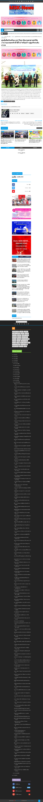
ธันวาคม (15, 363)
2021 (14, 775)
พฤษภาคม (16, 376)
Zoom (13, 36)
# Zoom (13, 101)
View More (40, 128)
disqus (21, 147)
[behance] (28, 1)
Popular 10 (15, 256)
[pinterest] (19, 1)
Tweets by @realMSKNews (17, 318)
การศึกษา (26, 331)
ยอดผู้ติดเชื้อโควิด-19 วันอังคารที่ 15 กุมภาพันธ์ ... (22, 761)
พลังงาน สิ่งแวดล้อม (7, 36)
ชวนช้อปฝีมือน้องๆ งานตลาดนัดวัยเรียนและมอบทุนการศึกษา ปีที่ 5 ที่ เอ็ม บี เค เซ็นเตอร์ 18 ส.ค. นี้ (35, 141)
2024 (14, 358)
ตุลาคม (15, 367)
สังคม (29, 342)
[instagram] (30, 1)
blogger (7, 147)
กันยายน (15, 369)
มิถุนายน (15, 374)
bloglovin (27, 113)
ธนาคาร (19, 337)
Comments (27, 256)
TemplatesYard (18, 800)
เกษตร (22, 333)
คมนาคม (26, 333)
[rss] (26, 1)
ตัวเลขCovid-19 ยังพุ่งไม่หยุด (19, 621)
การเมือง (21, 331)
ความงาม (14, 335)
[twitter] (17, 1)
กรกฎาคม (16, 372)
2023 (14, 360)
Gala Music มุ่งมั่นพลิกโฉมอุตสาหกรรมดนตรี (21, 708)
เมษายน (15, 378)
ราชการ (18, 340)
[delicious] (33, 1)
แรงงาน (14, 342)
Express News (38, 33)
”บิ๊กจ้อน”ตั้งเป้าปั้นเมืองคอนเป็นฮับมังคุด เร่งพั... (22, 716)
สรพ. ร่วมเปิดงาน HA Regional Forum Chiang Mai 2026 (20, 140)
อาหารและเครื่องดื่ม (16, 344)
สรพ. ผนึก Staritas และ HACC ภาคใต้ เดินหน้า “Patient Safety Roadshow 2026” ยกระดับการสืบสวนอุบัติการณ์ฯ (7, 141)
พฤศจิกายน (16, 365)
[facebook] (15, 1)
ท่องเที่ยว (19, 335)
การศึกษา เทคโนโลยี (16, 333)
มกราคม (15, 773)
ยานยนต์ (14, 340)
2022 (14, 362)
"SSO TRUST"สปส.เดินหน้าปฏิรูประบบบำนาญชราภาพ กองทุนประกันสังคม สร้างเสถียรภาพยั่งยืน (24, 265)
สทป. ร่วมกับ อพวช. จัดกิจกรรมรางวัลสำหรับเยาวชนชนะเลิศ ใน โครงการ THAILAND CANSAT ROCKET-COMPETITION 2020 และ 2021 (21, 294)
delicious (22, 113)
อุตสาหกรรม (23, 344)
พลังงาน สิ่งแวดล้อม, (15, 47)
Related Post (4, 128)
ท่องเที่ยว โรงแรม (25, 335)
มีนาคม (15, 380)
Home (2, 36)
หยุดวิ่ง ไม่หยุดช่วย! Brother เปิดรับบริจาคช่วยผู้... (22, 448)
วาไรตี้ (18, 342)
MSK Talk (21, 346)
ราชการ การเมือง (24, 340)
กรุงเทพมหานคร (15, 331)
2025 (14, 356)
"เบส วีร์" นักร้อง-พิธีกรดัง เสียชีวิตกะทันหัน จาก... (22, 660)
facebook (35, 147)
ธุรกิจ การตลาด (25, 337)
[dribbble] (24, 1)
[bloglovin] (22, 1)
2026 (14, 354)
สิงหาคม (15, 371)
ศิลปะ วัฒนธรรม (23, 342)
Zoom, (20, 47)
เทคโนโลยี (14, 337)
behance (32, 113)
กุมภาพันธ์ (16, 382)
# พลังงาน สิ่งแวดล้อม (7, 101)
